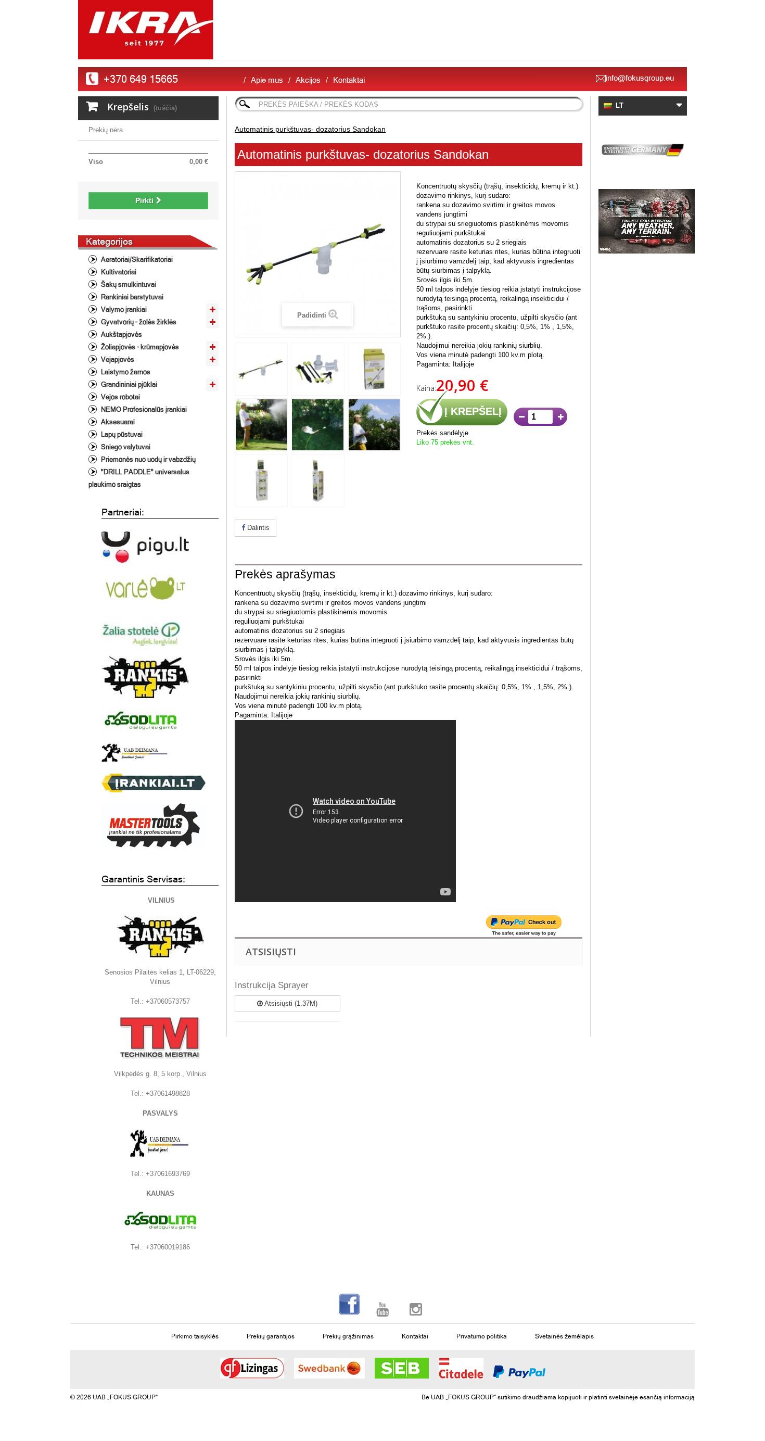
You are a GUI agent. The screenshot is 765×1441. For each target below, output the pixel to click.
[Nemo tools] (642, 221)
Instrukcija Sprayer (272, 985)
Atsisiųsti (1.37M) (290, 1003)
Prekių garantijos (271, 1336)
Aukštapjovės (120, 334)
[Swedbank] (329, 1368)
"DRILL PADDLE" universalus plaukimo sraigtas (138, 478)
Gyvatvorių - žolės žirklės (137, 322)
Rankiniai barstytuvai (131, 297)
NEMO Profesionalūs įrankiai (143, 409)
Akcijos (308, 79)
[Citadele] (461, 1368)
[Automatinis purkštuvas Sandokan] (261, 369)
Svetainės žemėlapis (564, 1336)
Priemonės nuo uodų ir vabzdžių (147, 459)
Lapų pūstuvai (121, 434)
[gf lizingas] (252, 1368)
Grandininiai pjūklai (128, 384)
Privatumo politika (481, 1336)
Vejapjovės (116, 359)
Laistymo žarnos (124, 372)
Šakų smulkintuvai (127, 284)
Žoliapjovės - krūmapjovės (139, 347)
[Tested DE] (642, 148)
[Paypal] (519, 1372)
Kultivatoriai (117, 272)
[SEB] (402, 1368)
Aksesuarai (117, 422)
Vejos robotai (119, 397)
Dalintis (257, 528)
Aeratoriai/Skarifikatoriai (136, 259)
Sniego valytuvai (124, 447)
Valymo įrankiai (123, 309)
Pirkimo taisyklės (195, 1336)
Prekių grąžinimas (348, 1336)
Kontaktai (349, 79)
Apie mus (267, 79)
